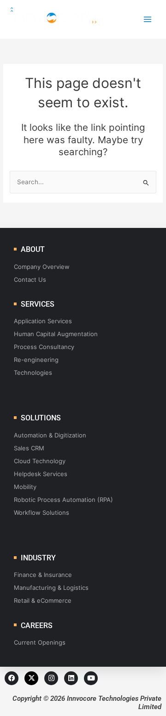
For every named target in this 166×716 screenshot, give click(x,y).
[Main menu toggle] (147, 19)
